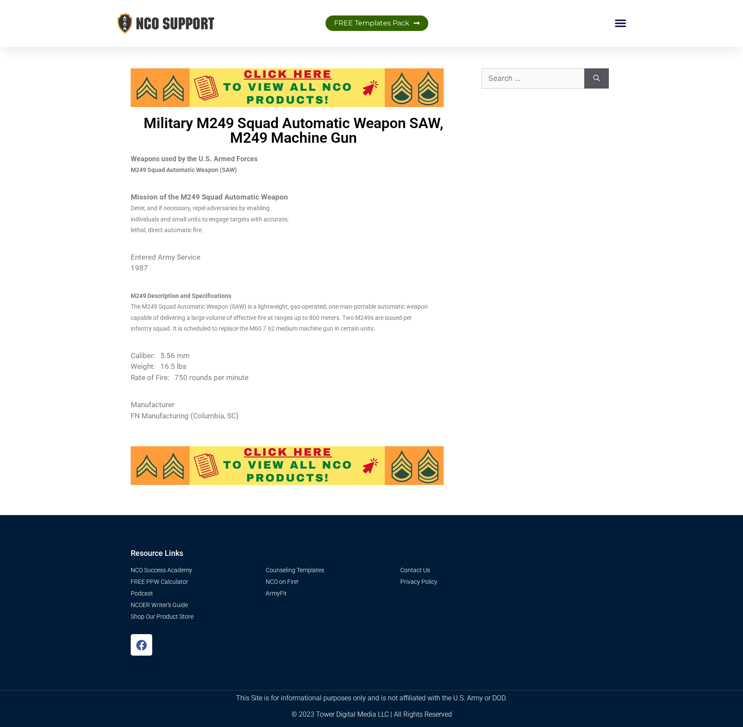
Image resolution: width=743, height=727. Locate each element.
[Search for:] (533, 78)
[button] (620, 23)
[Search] (596, 78)
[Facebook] (141, 645)
